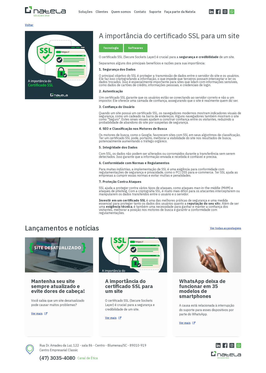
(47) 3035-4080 (57, 358)
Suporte (155, 12)
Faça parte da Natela (179, 12)
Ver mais (36, 313)
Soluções (85, 12)
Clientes (102, 12)
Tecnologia (111, 48)
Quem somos (121, 12)
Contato (140, 12)
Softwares (135, 48)
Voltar (29, 25)
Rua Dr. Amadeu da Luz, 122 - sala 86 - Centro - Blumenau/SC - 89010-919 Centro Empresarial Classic (93, 347)
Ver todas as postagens (225, 228)
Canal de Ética (88, 358)
